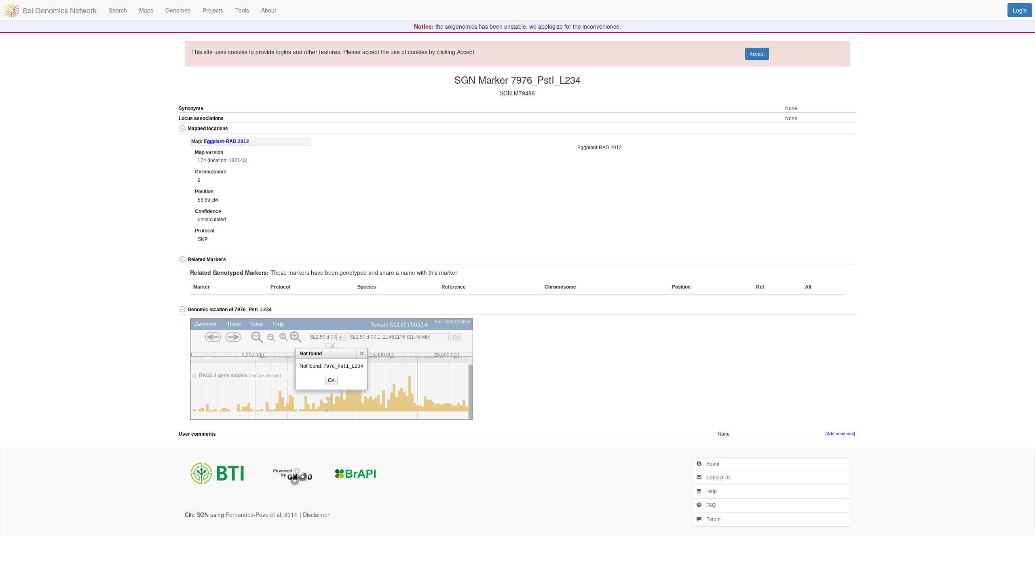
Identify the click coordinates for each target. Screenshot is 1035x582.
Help (709, 491)
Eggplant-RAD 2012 (226, 141)
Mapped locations (208, 128)
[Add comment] (840, 433)
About (710, 464)
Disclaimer (316, 514)
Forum (710, 519)
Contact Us (716, 478)
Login (1020, 10)
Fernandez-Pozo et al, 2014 (261, 514)
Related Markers (207, 259)
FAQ (708, 505)
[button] (823, 129)
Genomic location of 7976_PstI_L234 (230, 309)
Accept (757, 53)
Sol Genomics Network (60, 10)
